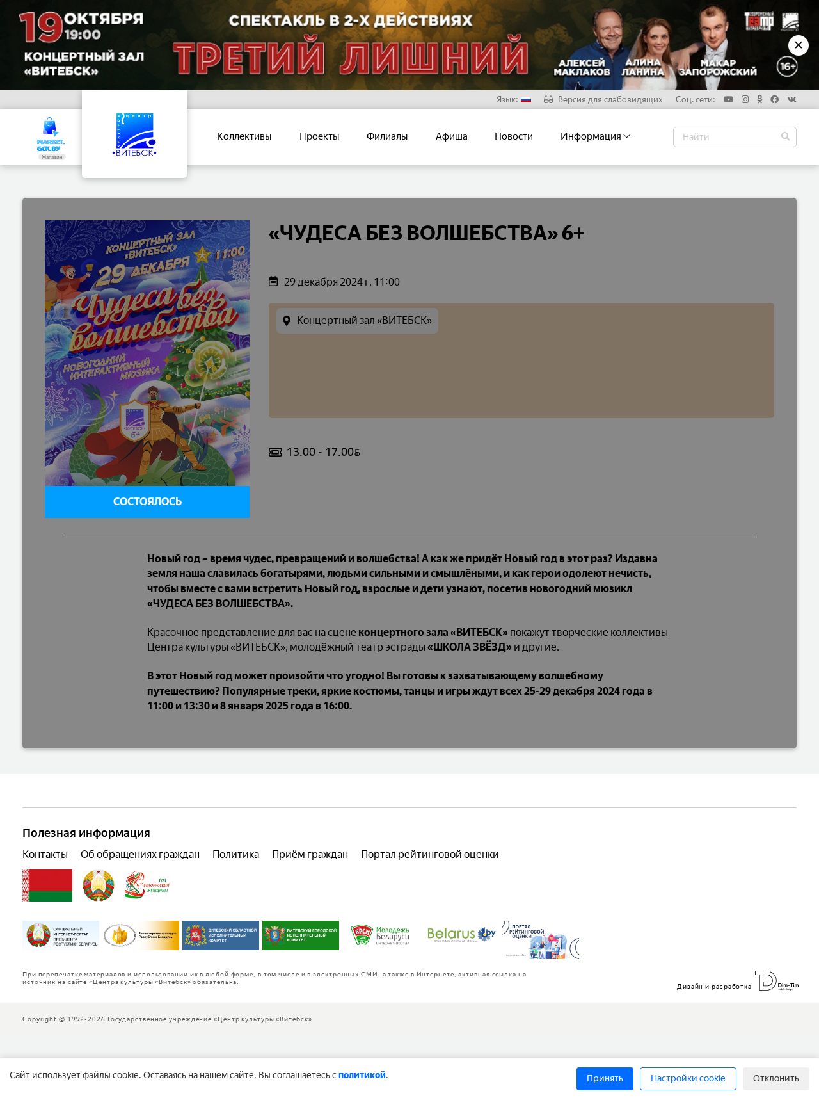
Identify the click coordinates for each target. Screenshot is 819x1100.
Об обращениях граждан (140, 854)
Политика (235, 854)
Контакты (45, 854)
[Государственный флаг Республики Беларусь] (47, 885)
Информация (592, 136)
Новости (514, 136)
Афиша (452, 136)
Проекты (319, 136)
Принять (605, 1078)
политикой (362, 1075)
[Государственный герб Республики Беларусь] (99, 885)
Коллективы (244, 136)
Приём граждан (310, 854)
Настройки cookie (688, 1078)
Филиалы (387, 136)
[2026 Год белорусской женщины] (147, 885)
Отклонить (776, 1078)
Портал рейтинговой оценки (430, 854)
